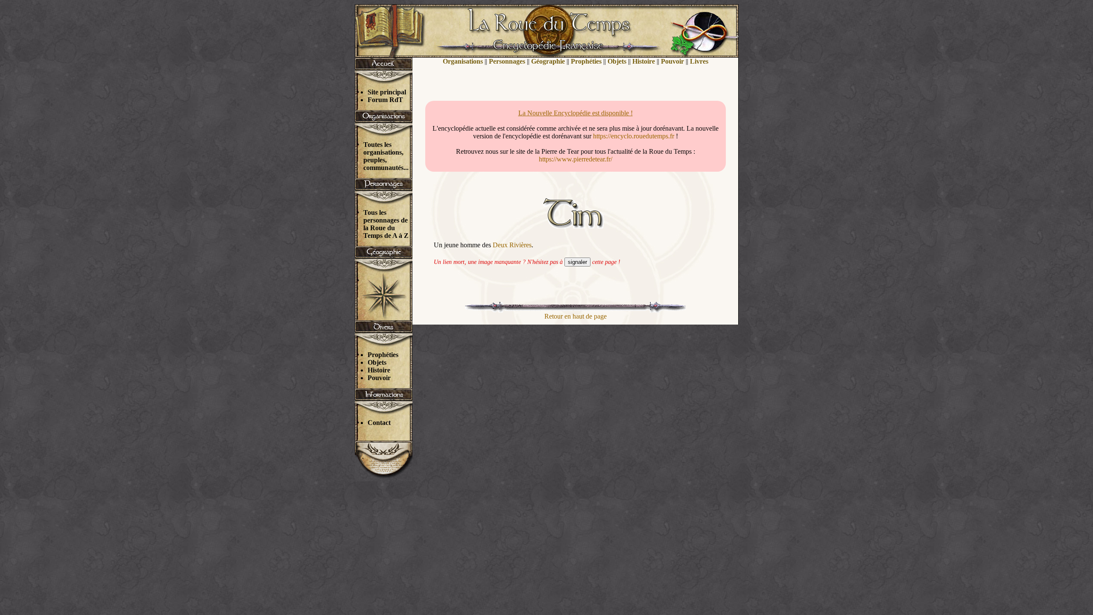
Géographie (548, 61)
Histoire (379, 370)
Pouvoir (379, 377)
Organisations (463, 61)
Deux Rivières (512, 245)
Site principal (387, 92)
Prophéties (383, 354)
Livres (699, 61)
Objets (377, 362)
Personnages (507, 61)
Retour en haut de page (575, 316)
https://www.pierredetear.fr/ (575, 159)
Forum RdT (385, 99)
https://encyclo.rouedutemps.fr (633, 136)
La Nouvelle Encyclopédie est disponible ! (575, 113)
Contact (379, 422)
